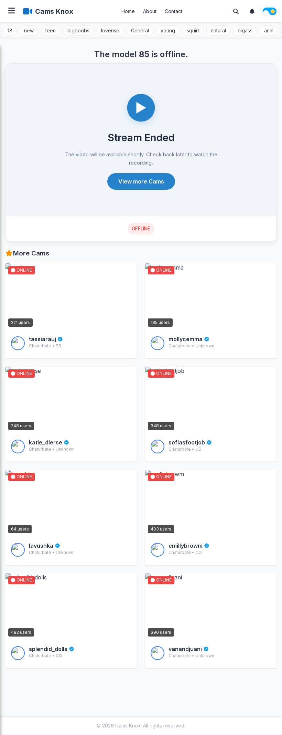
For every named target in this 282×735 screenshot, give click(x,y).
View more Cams (141, 181)
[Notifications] (252, 11)
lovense (110, 30)
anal (268, 30)
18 (10, 30)
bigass (245, 30)
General (140, 30)
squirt (193, 30)
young (168, 30)
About (149, 11)
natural (218, 30)
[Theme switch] (269, 11)
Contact (173, 11)
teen (50, 30)
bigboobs (78, 30)
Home (128, 11)
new (29, 30)
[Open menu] (12, 11)
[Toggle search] (235, 11)
